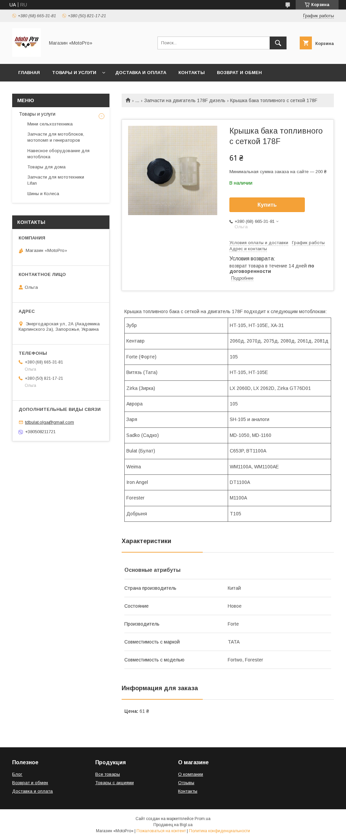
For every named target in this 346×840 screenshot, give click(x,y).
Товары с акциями (114, 782)
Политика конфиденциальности (219, 831)
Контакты (191, 72)
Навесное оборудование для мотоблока (58, 153)
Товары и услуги (74, 72)
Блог (17, 774)
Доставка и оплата (140, 72)
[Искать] (278, 43)
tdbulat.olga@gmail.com (49, 422)
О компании (190, 774)
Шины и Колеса (43, 193)
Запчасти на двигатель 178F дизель (184, 100)
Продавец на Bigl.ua (173, 824)
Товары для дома (46, 166)
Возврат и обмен (239, 72)
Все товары (107, 774)
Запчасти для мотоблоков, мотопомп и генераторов (55, 137)
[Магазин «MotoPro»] (26, 55)
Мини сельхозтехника (50, 123)
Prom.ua (203, 818)
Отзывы (186, 782)
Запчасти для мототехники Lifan (55, 180)
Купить (267, 205)
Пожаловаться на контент (161, 831)
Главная (29, 72)
